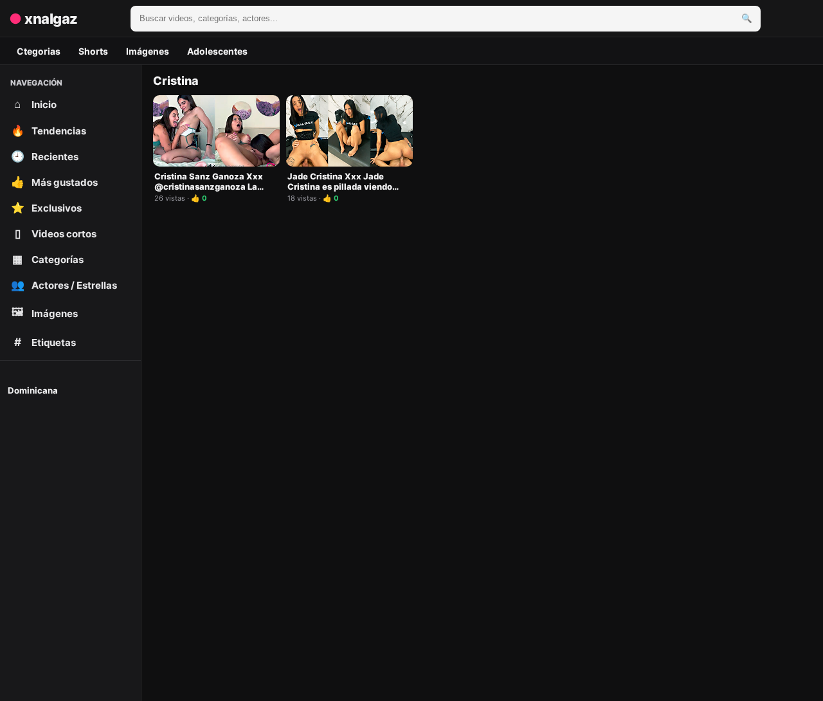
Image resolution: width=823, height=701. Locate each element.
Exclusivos (46, 207)
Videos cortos (56, 233)
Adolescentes (217, 51)
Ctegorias (38, 51)
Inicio (35, 104)
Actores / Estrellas (64, 284)
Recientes (45, 156)
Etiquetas (45, 342)
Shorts (93, 51)
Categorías (48, 259)
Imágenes (147, 51)
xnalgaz (43, 18)
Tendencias (49, 130)
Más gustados (54, 182)
